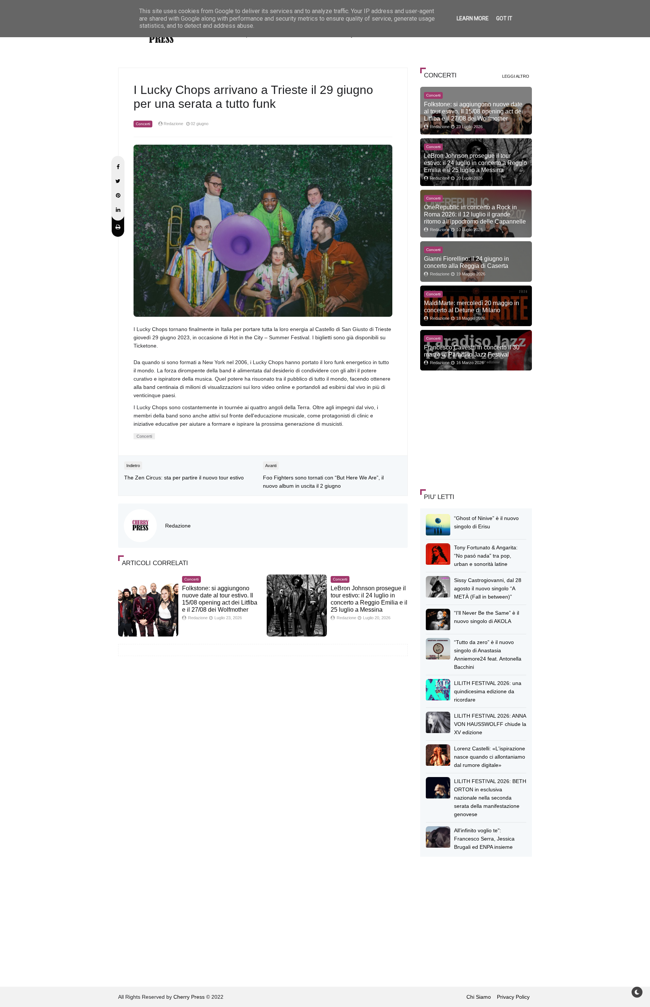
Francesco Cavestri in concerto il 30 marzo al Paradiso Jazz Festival (471, 351)
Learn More (473, 18)
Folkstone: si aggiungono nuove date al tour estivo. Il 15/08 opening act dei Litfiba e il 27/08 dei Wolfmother (473, 111)
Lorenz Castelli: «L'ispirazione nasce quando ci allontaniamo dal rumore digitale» (489, 756)
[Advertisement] (476, 429)
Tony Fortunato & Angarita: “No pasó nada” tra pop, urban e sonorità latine (486, 555)
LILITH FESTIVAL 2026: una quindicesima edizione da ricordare (487, 691)
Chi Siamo (478, 997)
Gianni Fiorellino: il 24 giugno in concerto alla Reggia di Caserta (466, 262)
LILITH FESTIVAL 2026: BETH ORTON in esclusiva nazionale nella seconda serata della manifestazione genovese (490, 797)
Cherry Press (189, 997)
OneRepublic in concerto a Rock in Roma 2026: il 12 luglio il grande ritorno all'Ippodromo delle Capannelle (475, 214)
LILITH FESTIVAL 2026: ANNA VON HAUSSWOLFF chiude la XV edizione (490, 724)
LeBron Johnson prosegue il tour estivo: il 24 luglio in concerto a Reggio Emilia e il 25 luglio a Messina (475, 162)
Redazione (178, 526)
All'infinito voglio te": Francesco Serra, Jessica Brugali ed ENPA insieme (484, 838)
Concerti (143, 124)
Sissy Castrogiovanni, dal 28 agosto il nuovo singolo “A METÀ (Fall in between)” (487, 588)
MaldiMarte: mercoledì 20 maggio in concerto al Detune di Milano (471, 306)
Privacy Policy (513, 997)
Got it (504, 18)
